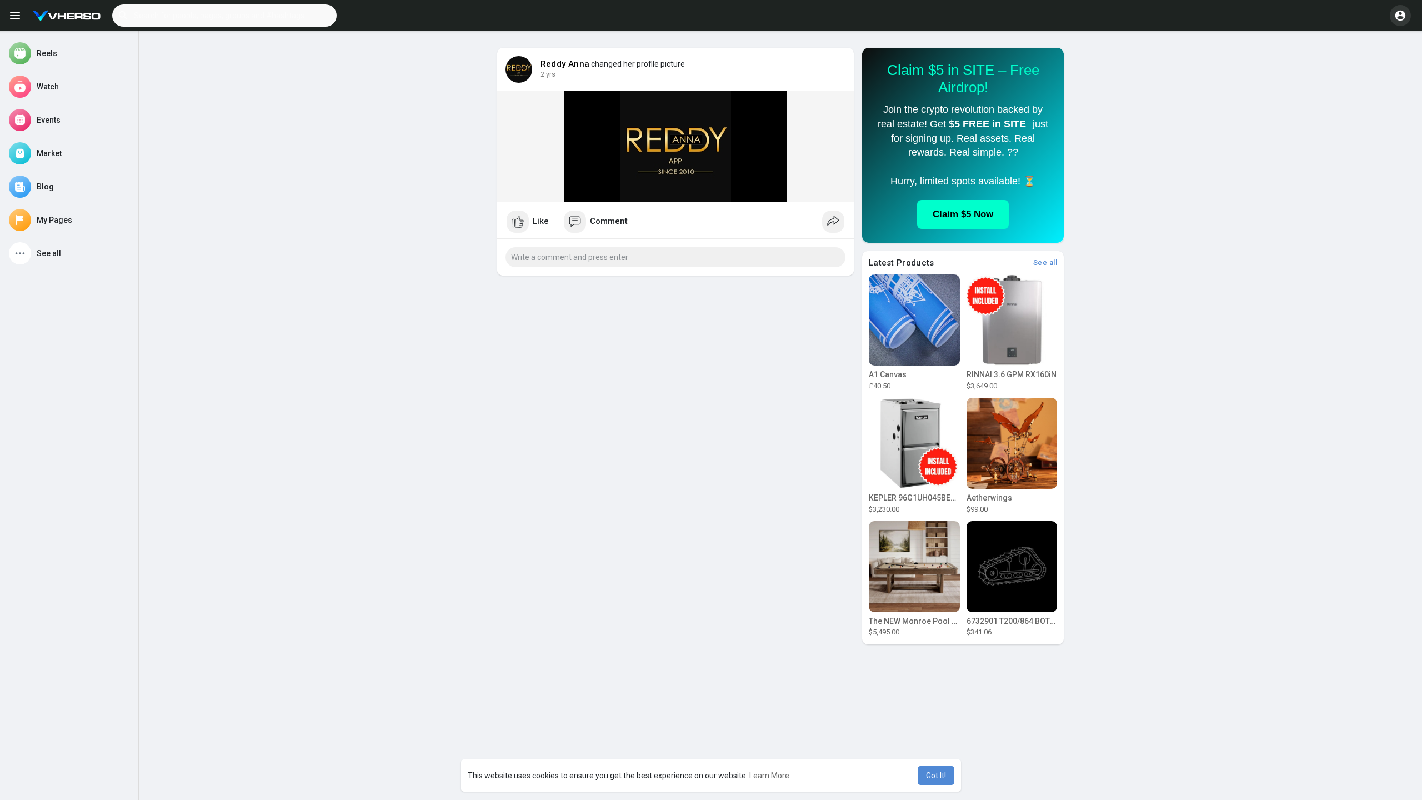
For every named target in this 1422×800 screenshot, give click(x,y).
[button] (224, 15)
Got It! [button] (936, 775)
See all (1045, 262)
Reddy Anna (564, 64)
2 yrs (547, 74)
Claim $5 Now (963, 214)
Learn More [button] (769, 775)
